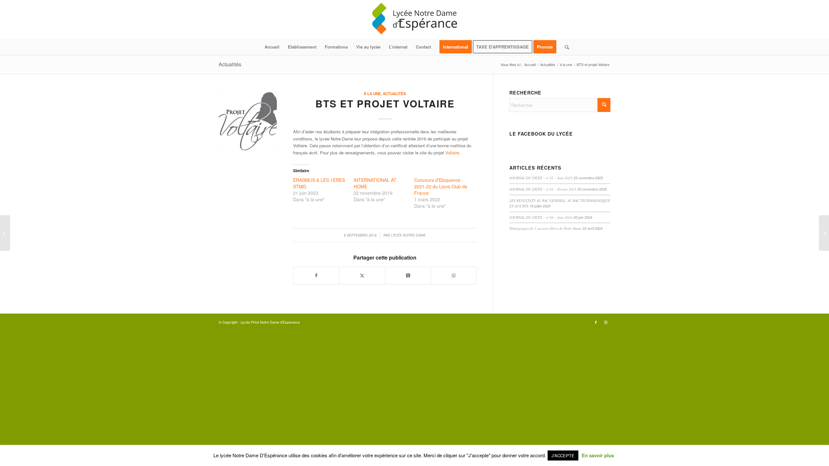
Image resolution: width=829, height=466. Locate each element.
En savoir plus (598, 455)
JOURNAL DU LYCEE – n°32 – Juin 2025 (541, 177)
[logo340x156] (414, 19)
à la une (372, 93)
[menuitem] (272, 47)
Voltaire (452, 153)
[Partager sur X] (362, 275)
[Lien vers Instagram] (605, 322)
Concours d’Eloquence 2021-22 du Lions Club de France (440, 186)
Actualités (230, 64)
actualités (394, 93)
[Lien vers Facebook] (596, 322)
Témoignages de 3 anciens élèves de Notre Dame (545, 228)
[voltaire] (248, 121)
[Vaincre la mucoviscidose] (824, 233)
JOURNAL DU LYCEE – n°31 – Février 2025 (542, 189)
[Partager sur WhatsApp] (453, 275)
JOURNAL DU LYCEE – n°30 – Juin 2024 (541, 217)
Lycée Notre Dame (408, 235)
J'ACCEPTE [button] (562, 455)
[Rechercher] (565, 47)
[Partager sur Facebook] (316, 275)
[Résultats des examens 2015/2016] (5, 233)
